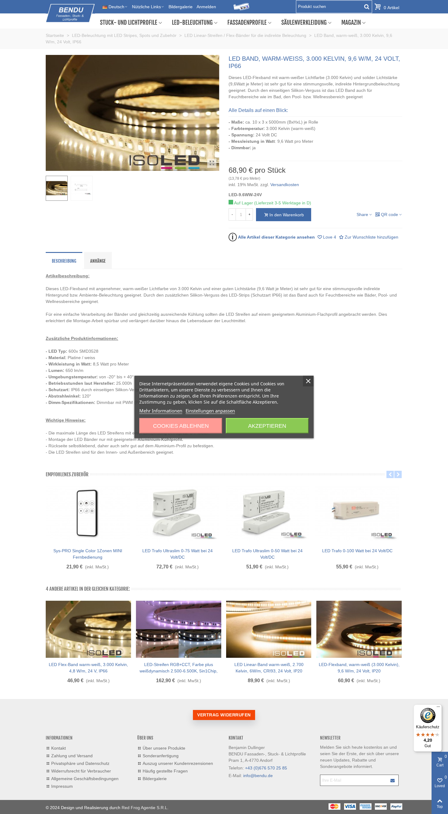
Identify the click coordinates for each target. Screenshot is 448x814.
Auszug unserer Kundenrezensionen (178, 763)
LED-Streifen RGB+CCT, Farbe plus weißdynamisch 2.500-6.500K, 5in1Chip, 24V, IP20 (179, 671)
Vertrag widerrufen (224, 714)
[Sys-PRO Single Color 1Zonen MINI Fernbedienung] (88, 513)
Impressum (62, 786)
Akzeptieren (267, 426)
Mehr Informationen (160, 411)
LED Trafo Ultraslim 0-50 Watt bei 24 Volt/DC (267, 554)
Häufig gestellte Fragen (165, 771)
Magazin (351, 22)
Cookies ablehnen (181, 426)
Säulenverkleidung (304, 22)
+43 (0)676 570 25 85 (266, 767)
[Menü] (438, 708)
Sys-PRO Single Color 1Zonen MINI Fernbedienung (87, 554)
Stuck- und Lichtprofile (128, 22)
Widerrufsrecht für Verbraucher (81, 771)
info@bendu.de (258, 775)
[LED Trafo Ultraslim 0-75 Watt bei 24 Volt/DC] (177, 513)
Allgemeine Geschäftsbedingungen (85, 778)
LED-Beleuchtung (192, 22)
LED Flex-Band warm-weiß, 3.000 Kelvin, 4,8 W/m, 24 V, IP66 (88, 667)
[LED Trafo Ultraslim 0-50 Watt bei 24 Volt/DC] (267, 513)
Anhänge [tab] (98, 261)
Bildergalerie (155, 778)
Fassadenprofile (247, 22)
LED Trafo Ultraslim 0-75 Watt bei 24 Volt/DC (177, 554)
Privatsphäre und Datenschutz (80, 763)
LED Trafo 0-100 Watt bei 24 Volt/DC (357, 550)
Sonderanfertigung (161, 755)
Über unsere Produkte (164, 748)
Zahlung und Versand (72, 755)
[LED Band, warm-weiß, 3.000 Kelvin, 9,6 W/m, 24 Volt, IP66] (211, 163)
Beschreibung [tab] (64, 261)
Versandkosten (284, 184)
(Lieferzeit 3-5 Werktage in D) (282, 202)
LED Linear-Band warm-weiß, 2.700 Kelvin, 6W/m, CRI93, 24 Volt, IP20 (269, 667)
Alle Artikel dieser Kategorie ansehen (273, 236)
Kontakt (58, 748)
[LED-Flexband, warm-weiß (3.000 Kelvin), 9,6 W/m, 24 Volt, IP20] (359, 629)
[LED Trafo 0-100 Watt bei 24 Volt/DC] (357, 513)
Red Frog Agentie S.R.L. (145, 807)
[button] (390, 474)
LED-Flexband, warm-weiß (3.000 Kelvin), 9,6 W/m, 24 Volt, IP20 (359, 667)
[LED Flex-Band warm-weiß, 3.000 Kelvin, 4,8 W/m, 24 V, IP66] (88, 629)
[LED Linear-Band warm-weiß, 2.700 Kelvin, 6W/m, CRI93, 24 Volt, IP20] (268, 629)
